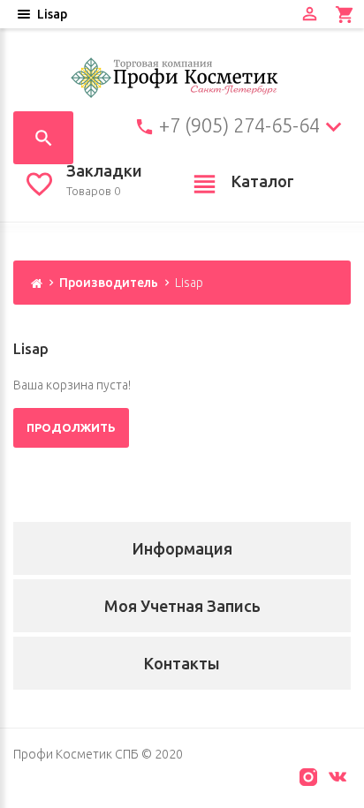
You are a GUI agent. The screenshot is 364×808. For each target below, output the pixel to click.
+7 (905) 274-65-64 (239, 125)
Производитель (108, 283)
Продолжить (71, 427)
